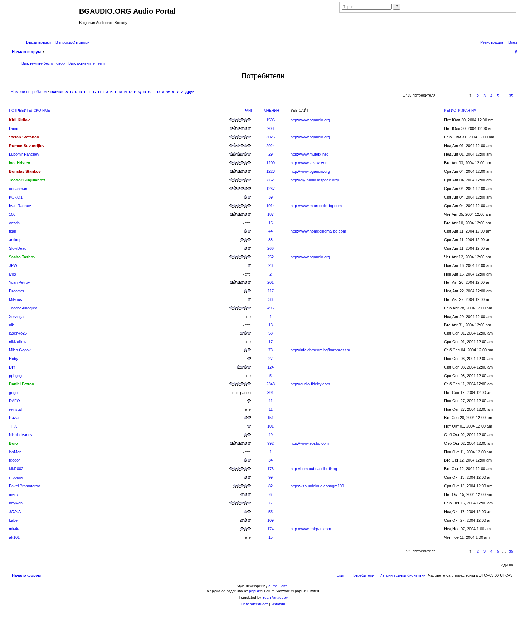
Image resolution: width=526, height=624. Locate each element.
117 (271, 291)
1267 (270, 188)
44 (270, 231)
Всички (56, 92)
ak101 (14, 537)
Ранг (248, 110)
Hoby (13, 358)
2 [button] (478, 96)
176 (270, 469)
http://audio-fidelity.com (310, 384)
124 (270, 367)
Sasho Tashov (22, 257)
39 (270, 197)
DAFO (14, 401)
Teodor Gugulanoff (27, 180)
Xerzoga (16, 317)
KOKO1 (16, 197)
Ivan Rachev (20, 206)
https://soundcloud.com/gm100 (317, 486)
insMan (15, 452)
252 (270, 257)
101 (270, 426)
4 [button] (491, 96)
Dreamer (16, 291)
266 (270, 248)
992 (270, 443)
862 (270, 180)
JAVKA (15, 512)
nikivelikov (18, 342)
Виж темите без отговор (43, 63)
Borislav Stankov (25, 171)
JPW (13, 265)
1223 (270, 171)
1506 (270, 120)
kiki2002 (16, 469)
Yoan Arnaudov (275, 597)
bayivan (16, 503)
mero (13, 494)
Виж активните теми (86, 63)
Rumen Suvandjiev (26, 145)
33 (270, 299)
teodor (14, 460)
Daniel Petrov (21, 384)
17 (270, 342)
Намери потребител (29, 91)
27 (270, 358)
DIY (12, 367)
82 (270, 486)
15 (270, 223)
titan (12, 231)
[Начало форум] (44, 19)
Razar (14, 417)
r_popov (16, 477)
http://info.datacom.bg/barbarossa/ (320, 350)
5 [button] (498, 96)
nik (11, 325)
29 (270, 154)
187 (270, 214)
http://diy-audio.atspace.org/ (315, 180)
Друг (189, 92)
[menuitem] (71, 42)
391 (270, 392)
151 (270, 417)
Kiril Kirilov (19, 120)
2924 (270, 145)
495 (270, 308)
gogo (13, 392)
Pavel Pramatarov (24, 486)
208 (270, 128)
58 (270, 333)
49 (270, 435)
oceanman (18, 188)
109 (270, 520)
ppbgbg (15, 376)
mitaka (14, 529)
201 (270, 282)
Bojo (13, 443)
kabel (13, 520)
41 (270, 401)
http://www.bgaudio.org (310, 120)
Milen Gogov (20, 350)
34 (270, 460)
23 (270, 265)
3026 (270, 137)
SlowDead (17, 248)
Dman (14, 128)
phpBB (254, 591)
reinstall (15, 409)
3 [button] (484, 96)
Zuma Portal (278, 586)
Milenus (15, 299)
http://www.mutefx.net (309, 154)
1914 (270, 206)
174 (270, 529)
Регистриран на (460, 110)
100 (12, 214)
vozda (14, 223)
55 (270, 512)
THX (13, 426)
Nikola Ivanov (21, 435)
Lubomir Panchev (24, 154)
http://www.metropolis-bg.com (316, 206)
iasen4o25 (18, 333)
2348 (270, 384)
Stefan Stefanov (24, 137)
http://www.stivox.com (309, 163)
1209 (270, 163)
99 (270, 477)
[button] (458, 96)
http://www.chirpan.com (311, 529)
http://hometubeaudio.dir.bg (314, 469)
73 (270, 350)
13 (270, 325)
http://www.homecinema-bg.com (318, 231)
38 (270, 240)
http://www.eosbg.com (310, 443)
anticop (15, 240)
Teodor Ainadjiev (23, 308)
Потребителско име (29, 110)
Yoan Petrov (19, 282)
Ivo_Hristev (19, 163)
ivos (12, 274)
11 (271, 409)
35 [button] (511, 96)
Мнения (271, 110)
